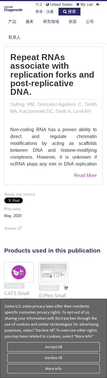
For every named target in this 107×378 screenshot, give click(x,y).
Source (11, 228)
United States (61, 4)
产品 (12, 21)
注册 (50, 11)
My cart (86, 4)
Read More (85, 175)
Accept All (53, 346)
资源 (72, 21)
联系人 (15, 37)
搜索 (71, 11)
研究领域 (51, 21)
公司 (90, 21)
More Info (53, 368)
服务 (30, 21)
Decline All (53, 357)
